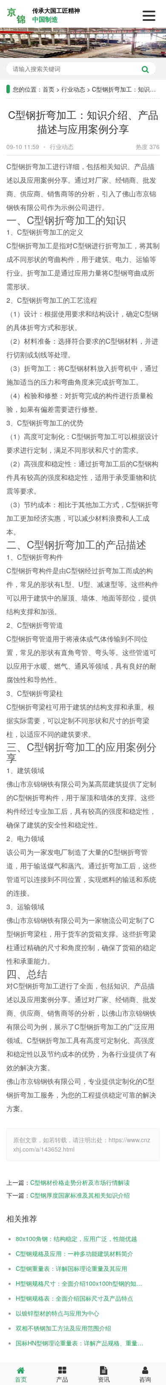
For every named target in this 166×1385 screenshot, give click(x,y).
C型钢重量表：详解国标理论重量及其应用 (71, 1268)
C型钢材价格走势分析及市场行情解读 (80, 1182)
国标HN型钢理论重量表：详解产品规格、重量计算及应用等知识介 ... (80, 1343)
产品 (62, 1379)
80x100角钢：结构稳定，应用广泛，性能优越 (76, 1238)
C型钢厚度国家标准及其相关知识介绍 (80, 1195)
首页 (48, 89)
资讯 (104, 1379)
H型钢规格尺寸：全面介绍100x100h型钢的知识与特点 (80, 1283)
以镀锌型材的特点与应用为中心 (57, 1313)
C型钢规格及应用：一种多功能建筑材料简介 (74, 1253)
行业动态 (73, 89)
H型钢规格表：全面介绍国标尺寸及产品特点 (74, 1298)
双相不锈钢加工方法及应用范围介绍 (63, 1328)
